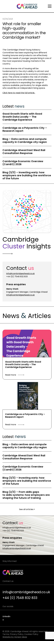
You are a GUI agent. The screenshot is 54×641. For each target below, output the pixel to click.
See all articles (27, 509)
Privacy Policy (16, 634)
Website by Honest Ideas (15, 636)
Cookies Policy (31, 634)
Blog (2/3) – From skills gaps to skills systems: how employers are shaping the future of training (26, 495)
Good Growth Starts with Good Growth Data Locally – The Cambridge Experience (22, 116)
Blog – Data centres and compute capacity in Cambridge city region (25, 140)
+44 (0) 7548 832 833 (17, 276)
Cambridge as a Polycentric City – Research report (25, 129)
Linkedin (6, 616)
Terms (6, 634)
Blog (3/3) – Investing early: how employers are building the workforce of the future (27, 175)
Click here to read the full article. (19, 92)
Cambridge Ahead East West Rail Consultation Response (24, 151)
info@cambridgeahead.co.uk (20, 273)
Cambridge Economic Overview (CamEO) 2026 (23, 162)
